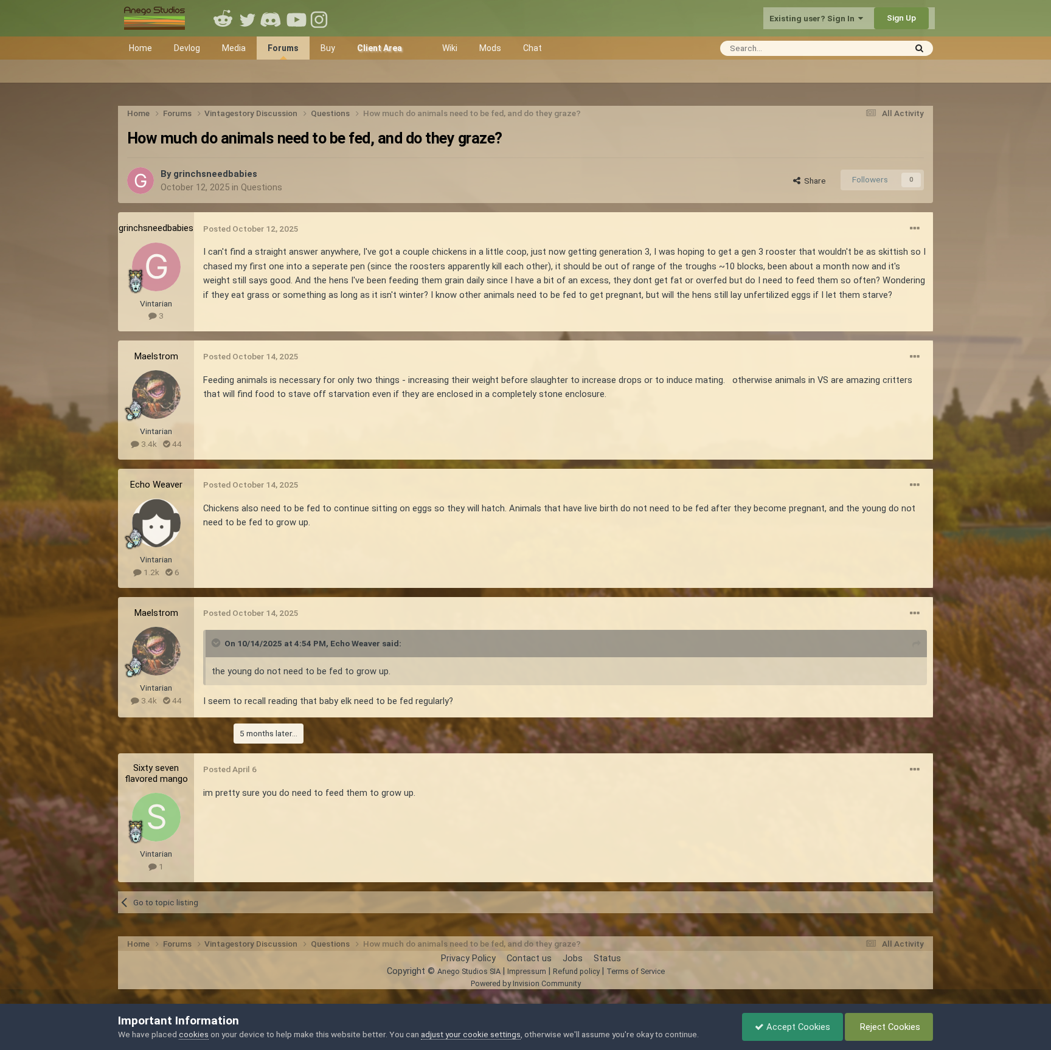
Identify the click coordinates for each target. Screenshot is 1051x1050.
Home (140, 48)
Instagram (320, 18)
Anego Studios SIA (469, 971)
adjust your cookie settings (471, 1034)
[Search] (919, 48)
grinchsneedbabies (215, 173)
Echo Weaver (156, 484)
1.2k (150, 572)
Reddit (223, 18)
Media (234, 48)
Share (813, 180)
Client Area (379, 48)
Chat (532, 48)
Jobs (573, 958)
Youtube (296, 18)
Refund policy (576, 971)
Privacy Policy (468, 958)
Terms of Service (635, 971)
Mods (490, 48)
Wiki (449, 48)
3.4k (148, 444)
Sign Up (901, 17)
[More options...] (915, 228)
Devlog (187, 48)
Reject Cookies (889, 1026)
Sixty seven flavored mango (156, 773)
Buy (328, 48)
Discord (272, 18)
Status (607, 958)
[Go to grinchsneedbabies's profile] (140, 180)
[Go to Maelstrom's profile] (156, 394)
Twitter (247, 18)
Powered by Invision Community (526, 983)
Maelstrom (156, 356)
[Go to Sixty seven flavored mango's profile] (156, 817)
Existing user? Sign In (813, 18)
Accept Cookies (797, 1026)
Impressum (526, 971)
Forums (283, 48)
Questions (261, 187)
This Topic (870, 47)
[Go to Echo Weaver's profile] (156, 523)
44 (176, 444)
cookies (194, 1034)
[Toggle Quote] (217, 643)
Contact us (529, 958)
